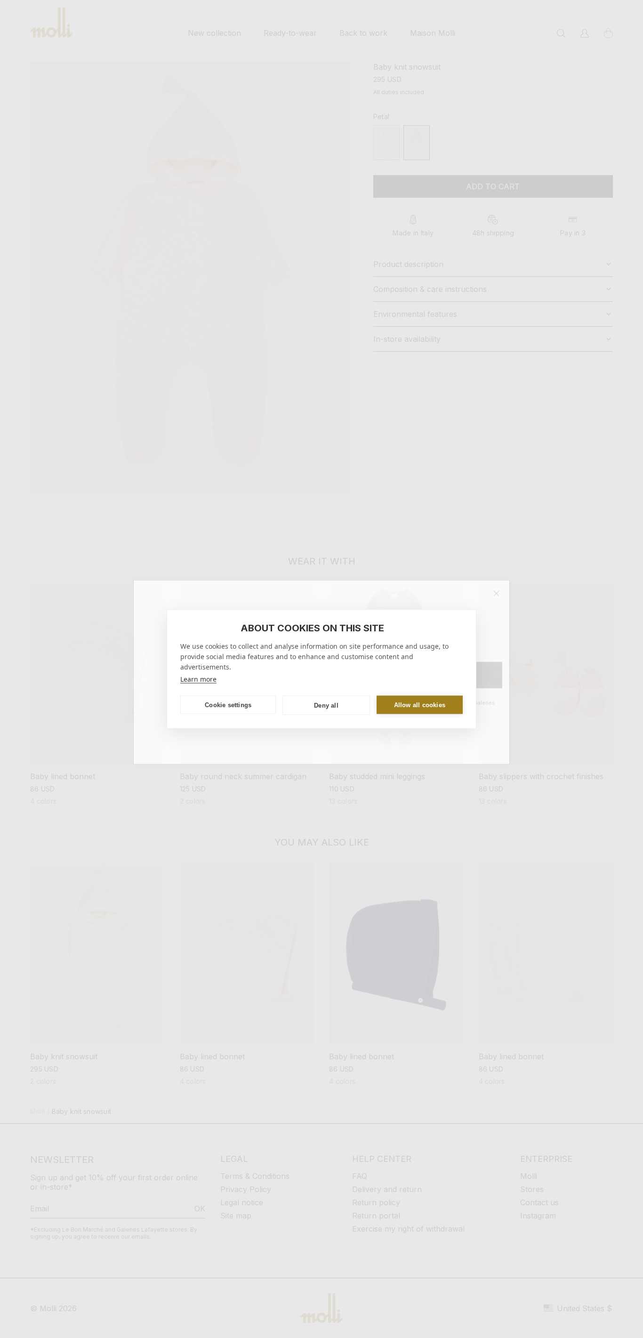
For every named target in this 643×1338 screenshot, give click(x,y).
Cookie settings (228, 704)
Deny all (326, 705)
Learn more (198, 679)
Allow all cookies (419, 704)
